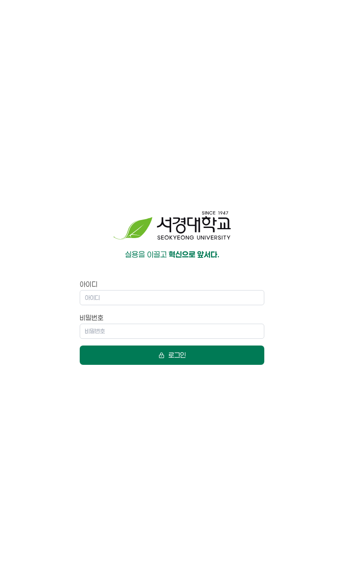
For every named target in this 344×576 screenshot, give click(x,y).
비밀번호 (91, 318)
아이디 (88, 284)
